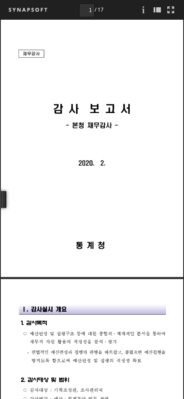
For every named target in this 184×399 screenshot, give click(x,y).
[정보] (143, 9)
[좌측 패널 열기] (157, 9)
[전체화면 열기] (171, 9)
